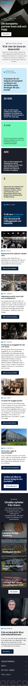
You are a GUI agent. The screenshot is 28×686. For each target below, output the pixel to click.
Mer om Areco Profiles (10, 373)
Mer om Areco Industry (10, 317)
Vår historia (6, 651)
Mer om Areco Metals (9, 268)
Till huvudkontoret (11, 486)
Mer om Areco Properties (11, 467)
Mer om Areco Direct (9, 423)
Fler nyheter (14, 592)
